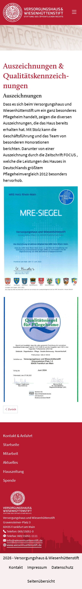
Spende (9, 480)
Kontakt (16, 567)
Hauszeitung (13, 471)
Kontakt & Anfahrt (17, 435)
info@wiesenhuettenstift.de (25, 540)
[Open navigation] (74, 12)
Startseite (11, 444)
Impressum (37, 567)
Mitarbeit (10, 453)
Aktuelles (10, 462)
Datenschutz (62, 567)
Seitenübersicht (41, 581)
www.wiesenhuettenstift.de (24, 545)
